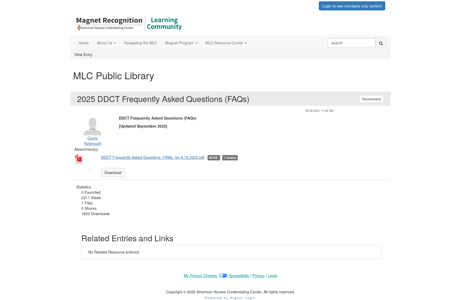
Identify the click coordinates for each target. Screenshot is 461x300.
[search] (381, 42)
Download (113, 172)
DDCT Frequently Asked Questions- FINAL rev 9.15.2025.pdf (152, 157)
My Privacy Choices (201, 275)
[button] (106, 42)
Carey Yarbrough (92, 140)
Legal (272, 275)
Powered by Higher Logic (230, 297)
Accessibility (239, 275)
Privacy (258, 275)
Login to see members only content (352, 6)
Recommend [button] (371, 99)
